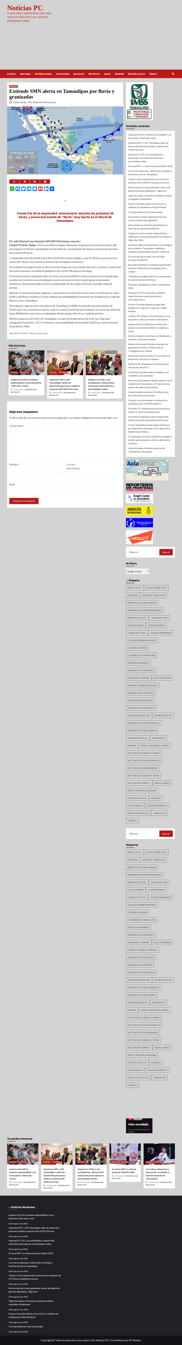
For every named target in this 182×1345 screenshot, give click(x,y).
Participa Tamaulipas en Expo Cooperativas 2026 (149, 286)
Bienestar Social (137, 618)
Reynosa (155, 798)
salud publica (135, 805)
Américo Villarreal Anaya (142, 603)
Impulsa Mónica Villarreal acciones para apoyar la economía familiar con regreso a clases (148, 327)
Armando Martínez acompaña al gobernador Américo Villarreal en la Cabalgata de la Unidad (149, 268)
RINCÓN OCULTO (136, 73)
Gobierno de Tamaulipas (141, 708)
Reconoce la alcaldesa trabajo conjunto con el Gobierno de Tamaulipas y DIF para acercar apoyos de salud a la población (150, 384)
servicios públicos (138, 813)
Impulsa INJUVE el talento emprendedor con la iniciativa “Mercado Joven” (26, 382)
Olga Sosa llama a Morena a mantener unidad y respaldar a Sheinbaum (150, 197)
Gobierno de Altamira (140, 700)
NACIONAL (25, 73)
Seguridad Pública (157, 805)
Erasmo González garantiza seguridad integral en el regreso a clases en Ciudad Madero (147, 308)
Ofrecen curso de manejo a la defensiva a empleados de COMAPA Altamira (147, 402)
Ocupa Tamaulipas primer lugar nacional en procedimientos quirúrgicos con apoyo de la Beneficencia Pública (149, 428)
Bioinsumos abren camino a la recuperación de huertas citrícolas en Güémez (149, 357)
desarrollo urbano (139, 678)
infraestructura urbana (142, 730)
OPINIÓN (119, 73)
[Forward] (35, 181)
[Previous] (24, 181)
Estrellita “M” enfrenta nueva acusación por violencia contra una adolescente (149, 410)
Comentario (16, 425)
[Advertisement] (91, 48)
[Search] (173, 74)
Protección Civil (137, 798)
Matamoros (158, 738)
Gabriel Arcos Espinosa (141, 693)
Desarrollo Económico (141, 670)
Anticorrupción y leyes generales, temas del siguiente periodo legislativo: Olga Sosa (149, 189)
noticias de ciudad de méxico (144, 760)
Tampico (132, 820)
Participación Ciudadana (142, 790)
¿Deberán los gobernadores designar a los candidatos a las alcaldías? (148, 374)
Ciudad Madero (156, 625)
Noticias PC (25, 8)
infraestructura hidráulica (144, 723)
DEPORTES (94, 73)
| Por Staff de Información (41, 102)
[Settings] (45, 181)
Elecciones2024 (162, 678)
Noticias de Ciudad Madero (143, 768)
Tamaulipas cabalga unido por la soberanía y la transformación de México (149, 278)
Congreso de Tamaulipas (141, 655)
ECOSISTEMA (62, 73)
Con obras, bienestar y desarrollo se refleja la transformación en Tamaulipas (150, 173)
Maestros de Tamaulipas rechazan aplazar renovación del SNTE (148, 366)
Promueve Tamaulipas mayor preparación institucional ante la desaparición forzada (148, 418)
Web (12, 484)
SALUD (107, 73)
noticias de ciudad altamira (143, 753)
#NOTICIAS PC (22, 333)
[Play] (14, 181)
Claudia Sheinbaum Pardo (142, 640)
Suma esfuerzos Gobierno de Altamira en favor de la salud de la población (148, 227)
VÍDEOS (153, 73)
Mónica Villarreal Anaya (154, 745)
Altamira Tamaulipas (153, 595)
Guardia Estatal (163, 715)
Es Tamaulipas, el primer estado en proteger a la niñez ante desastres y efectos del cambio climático (150, 440)
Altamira (133, 595)
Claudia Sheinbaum (160, 633)
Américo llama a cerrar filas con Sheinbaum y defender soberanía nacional (149, 338)
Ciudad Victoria (137, 633)
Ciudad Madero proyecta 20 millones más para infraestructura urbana (148, 394)
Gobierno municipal (139, 715)
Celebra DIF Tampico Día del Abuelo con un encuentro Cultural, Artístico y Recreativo (149, 318)
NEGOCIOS (78, 73)
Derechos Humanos (138, 663)
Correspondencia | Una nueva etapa (145, 212)
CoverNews (117, 1340)
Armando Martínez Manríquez (145, 610)
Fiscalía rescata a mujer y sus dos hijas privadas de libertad (146, 258)
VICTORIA (62, 372)
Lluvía (45, 333)
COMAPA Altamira (137, 648)
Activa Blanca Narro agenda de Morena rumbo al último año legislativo (147, 218)
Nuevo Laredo (162, 783)
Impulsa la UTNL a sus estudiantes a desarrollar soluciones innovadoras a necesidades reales (145, 158)
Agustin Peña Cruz (156, 588)
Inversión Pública (138, 738)
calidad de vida (159, 618)
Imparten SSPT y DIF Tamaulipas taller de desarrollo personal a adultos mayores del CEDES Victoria (148, 146)
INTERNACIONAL (43, 73)
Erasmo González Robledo (142, 685)
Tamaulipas (159, 813)
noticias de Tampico (139, 783)
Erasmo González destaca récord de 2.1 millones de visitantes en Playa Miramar (147, 205)
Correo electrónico (73, 468)
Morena (132, 745)
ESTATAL (11, 73)
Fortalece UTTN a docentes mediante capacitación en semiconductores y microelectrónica (146, 296)
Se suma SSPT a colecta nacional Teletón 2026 (150, 166)
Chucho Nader (136, 625)
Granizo (38, 333)
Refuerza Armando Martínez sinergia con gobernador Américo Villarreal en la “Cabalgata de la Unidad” (148, 347)
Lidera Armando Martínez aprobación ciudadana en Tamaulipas (146, 450)
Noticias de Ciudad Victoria (143, 775)
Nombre (14, 464)
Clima (31, 333)
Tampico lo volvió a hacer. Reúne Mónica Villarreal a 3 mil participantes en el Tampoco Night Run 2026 (150, 236)
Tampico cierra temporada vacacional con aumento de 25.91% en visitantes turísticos (148, 181)
